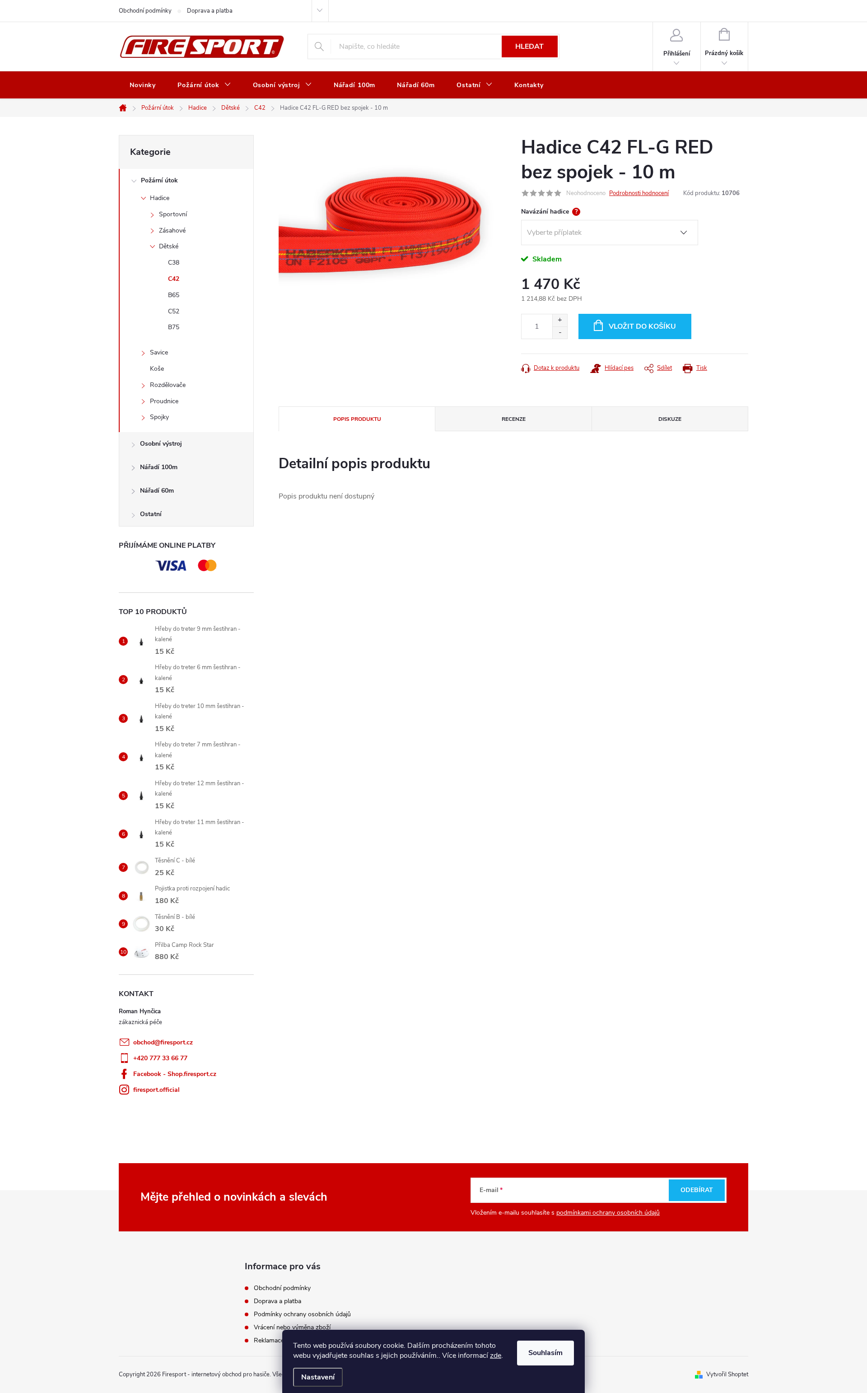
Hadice (159, 198)
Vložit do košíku (642, 326)
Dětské (168, 246)
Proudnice (164, 401)
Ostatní (151, 514)
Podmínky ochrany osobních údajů (302, 1314)
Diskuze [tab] (669, 419)
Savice (159, 352)
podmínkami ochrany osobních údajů (608, 1212)
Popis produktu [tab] (357, 419)
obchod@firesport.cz (163, 1042)
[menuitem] (143, 85)
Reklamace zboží (277, 1340)
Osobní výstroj (161, 443)
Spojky (159, 417)
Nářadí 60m (157, 490)
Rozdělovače (168, 385)
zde (495, 1355)
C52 (173, 311)
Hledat (529, 46)
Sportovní (173, 214)
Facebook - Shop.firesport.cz (174, 1074)
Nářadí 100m (158, 467)
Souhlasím (545, 1353)
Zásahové (172, 230)
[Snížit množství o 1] (559, 332)
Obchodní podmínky (145, 11)
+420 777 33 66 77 (160, 1058)
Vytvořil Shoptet (727, 1374)
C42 (173, 279)
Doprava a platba (210, 11)
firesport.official (156, 1090)
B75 (173, 327)
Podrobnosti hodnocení (639, 193)
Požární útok (159, 180)
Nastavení (318, 1377)
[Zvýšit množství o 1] (559, 320)
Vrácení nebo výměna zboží (292, 1327)
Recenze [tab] (514, 419)
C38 (173, 262)
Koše (157, 368)
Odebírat (697, 1190)
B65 (173, 295)
